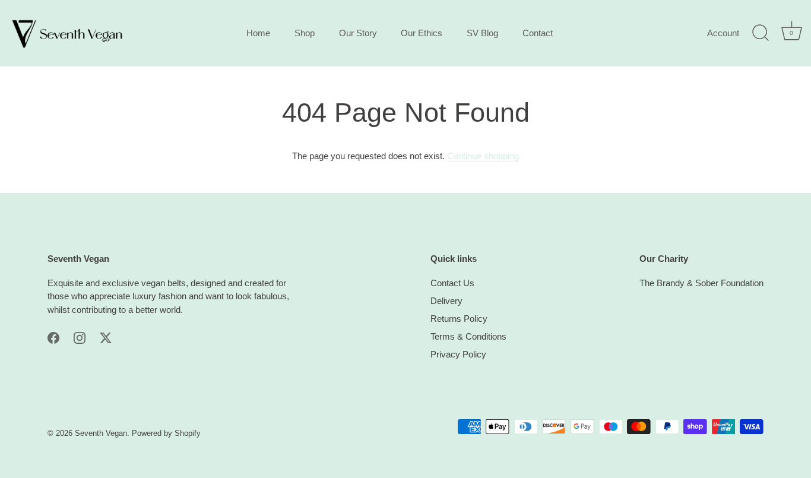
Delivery (446, 301)
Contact (537, 33)
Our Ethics (421, 33)
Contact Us (452, 283)
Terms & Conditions (468, 336)
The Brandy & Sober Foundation (701, 283)
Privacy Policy (458, 354)
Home (258, 33)
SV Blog (482, 33)
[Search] (760, 33)
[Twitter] (106, 337)
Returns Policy (458, 319)
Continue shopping (483, 156)
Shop (304, 33)
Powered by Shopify (166, 433)
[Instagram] (79, 337)
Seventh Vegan (101, 433)
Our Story (358, 33)
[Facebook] (53, 337)
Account (723, 33)
